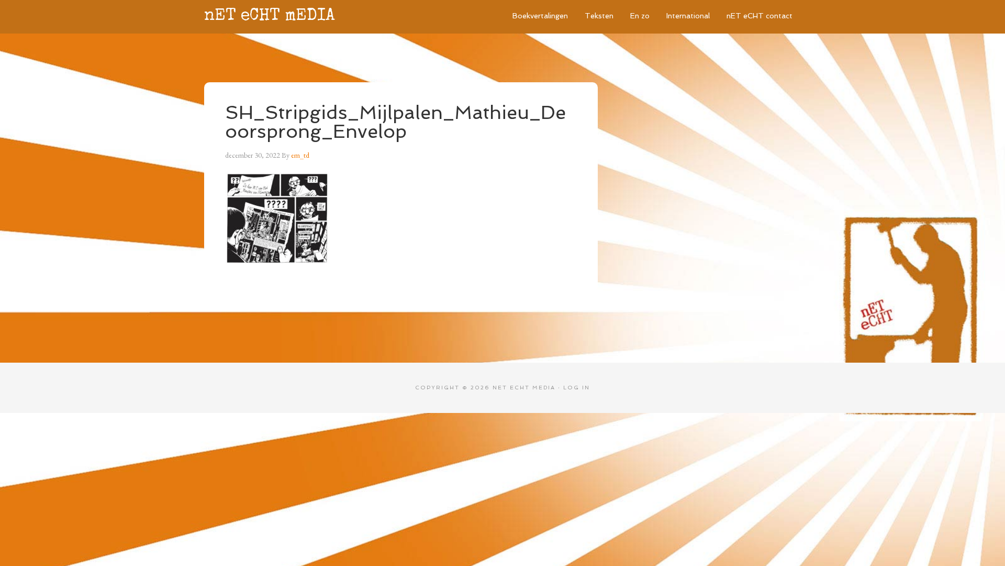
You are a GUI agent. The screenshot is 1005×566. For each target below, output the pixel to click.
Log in (576, 387)
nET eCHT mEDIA (269, 16)
